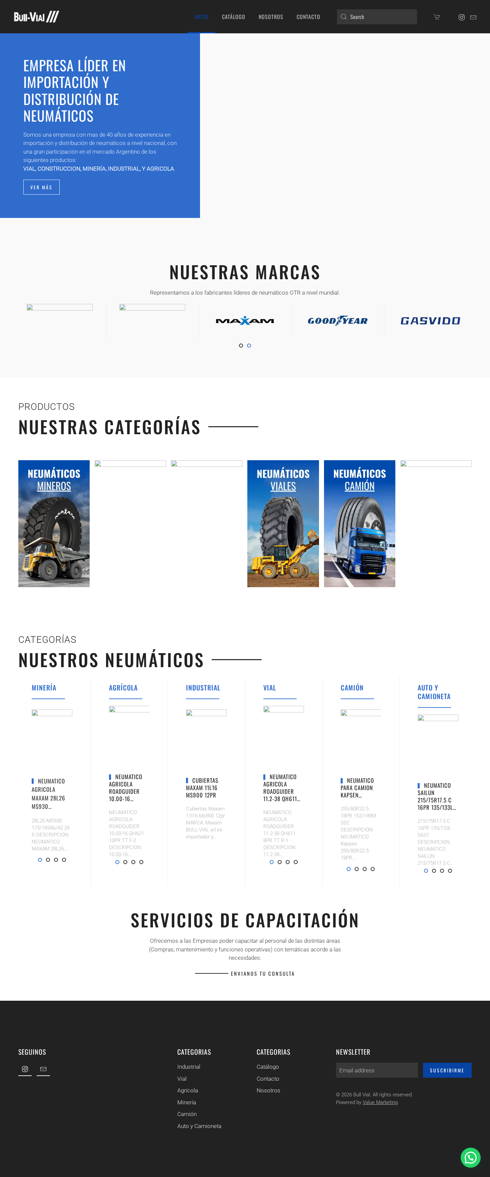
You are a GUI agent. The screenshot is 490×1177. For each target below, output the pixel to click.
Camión (187, 1114)
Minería (186, 1102)
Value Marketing (380, 1102)
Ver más (41, 187)
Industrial (188, 1066)
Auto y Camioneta (199, 1126)
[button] (471, 1158)
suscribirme (447, 1070)
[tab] (241, 346)
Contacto (308, 17)
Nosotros (271, 17)
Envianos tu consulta (263, 973)
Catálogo (268, 1066)
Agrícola (187, 1090)
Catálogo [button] (233, 17)
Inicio (201, 17)
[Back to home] (36, 16)
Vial (182, 1078)
